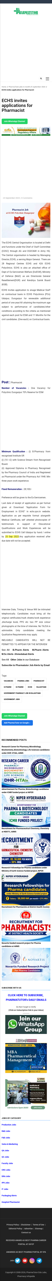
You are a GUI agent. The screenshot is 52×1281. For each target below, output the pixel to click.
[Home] (26, 11)
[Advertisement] (26, 45)
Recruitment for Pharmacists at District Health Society (26, 907)
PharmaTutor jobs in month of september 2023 (27, 87)
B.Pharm (19, 687)
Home (4, 87)
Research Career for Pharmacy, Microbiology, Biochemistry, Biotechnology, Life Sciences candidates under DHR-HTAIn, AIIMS (26, 749)
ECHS (30, 687)
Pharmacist (39, 681)
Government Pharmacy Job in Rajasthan (22, 693)
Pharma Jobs (23, 681)
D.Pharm (7, 687)
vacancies (8, 681)
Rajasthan (41, 687)
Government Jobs (12, 699)
